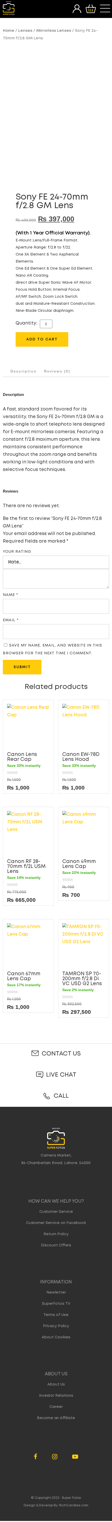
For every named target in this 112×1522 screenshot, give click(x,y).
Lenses (25, 31)
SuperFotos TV (56, 1303)
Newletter (56, 1292)
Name (10, 595)
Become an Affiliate (56, 1418)
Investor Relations (56, 1395)
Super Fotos (71, 1497)
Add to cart (42, 339)
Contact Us (61, 1054)
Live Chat (61, 1075)
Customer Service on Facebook (56, 1223)
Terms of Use (56, 1314)
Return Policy (56, 1234)
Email (10, 620)
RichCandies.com (73, 1505)
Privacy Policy (56, 1326)
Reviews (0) (57, 371)
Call (61, 1096)
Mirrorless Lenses (53, 31)
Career (56, 1406)
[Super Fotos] (9, 8)
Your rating (17, 551)
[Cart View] (91, 9)
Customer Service (56, 1211)
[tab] (23, 371)
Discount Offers (56, 1245)
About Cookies (56, 1337)
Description (23, 371)
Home (8, 31)
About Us (56, 1384)
